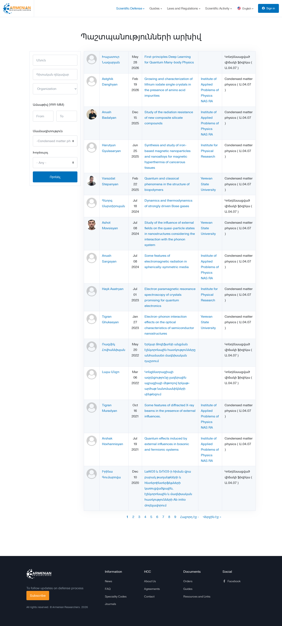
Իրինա (107, 471)
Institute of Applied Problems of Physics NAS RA (210, 90)
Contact (149, 596)
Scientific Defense (129, 8)
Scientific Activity (217, 8)
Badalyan (109, 117)
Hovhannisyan (112, 444)
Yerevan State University (208, 184)
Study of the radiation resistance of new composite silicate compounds (169, 117)
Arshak (107, 438)
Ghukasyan (110, 322)
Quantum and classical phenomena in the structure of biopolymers (167, 184)
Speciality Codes (116, 596)
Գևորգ (107, 200)
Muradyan (109, 411)
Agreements (152, 589)
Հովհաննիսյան (113, 350)
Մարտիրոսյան (113, 206)
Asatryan (116, 289)
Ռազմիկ (108, 344)
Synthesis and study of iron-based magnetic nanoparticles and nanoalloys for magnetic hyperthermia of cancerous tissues (168, 156)
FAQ (108, 589)
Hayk (105, 289)
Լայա (106, 372)
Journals (110, 604)
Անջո (115, 372)
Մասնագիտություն (48, 131)
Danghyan (109, 84)
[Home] (18, 8)
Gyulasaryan (111, 151)
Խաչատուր (110, 57)
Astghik (107, 79)
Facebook (234, 581)
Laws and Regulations (183, 8)
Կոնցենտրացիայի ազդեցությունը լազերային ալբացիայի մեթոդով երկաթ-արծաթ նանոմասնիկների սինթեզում (167, 383)
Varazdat (108, 178)
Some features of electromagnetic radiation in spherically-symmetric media (167, 261)
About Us (150, 581)
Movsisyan (110, 228)
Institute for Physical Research (209, 150)
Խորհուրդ (40, 152)
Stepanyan (110, 184)
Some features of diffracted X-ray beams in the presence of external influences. (170, 410)
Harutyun (109, 145)
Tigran (106, 316)
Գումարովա (111, 477)
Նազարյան (111, 62)
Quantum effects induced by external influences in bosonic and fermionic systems (167, 444)
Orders (187, 581)
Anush (106, 112)
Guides (154, 8)
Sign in (270, 8)
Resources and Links (196, 596)
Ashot (106, 222)
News (108, 581)
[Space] (38, 574)
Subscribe (38, 595)
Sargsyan (109, 261)
